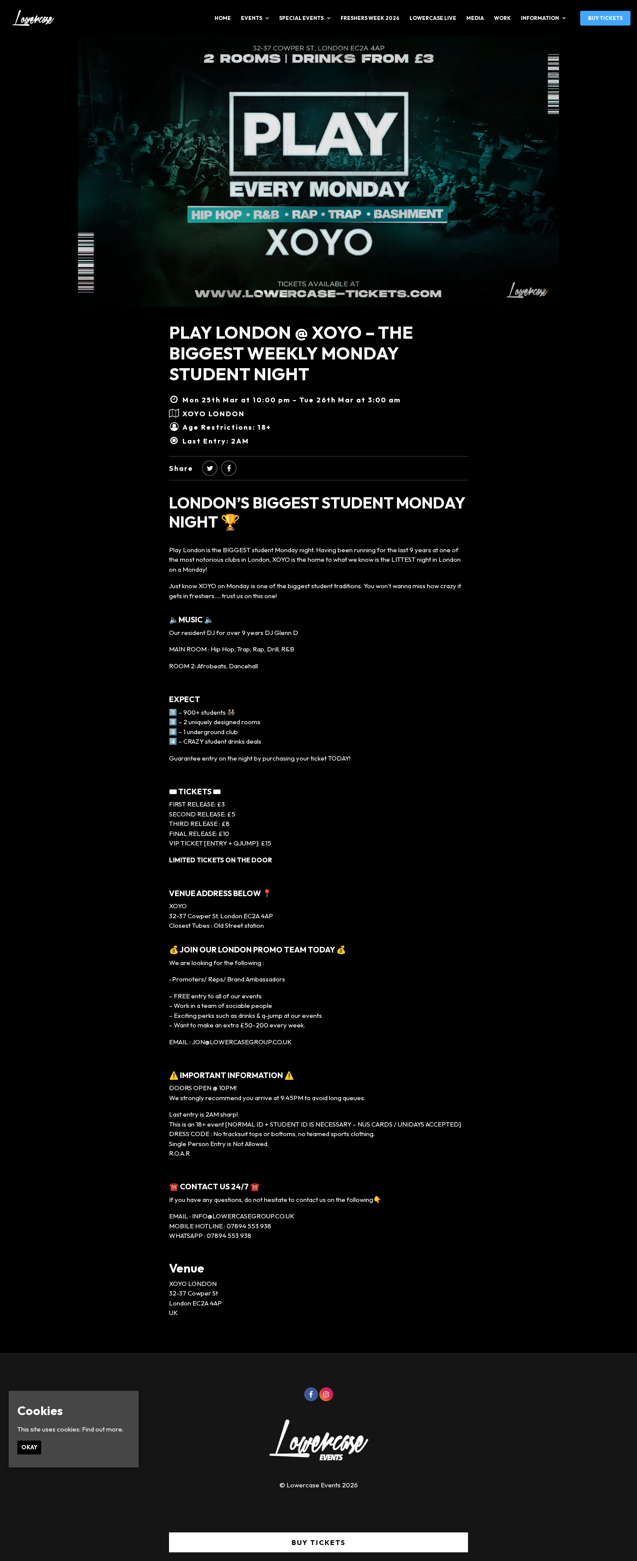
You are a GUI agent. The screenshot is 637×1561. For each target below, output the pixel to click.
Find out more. (103, 1429)
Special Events (301, 18)
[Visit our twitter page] (210, 468)
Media (475, 18)
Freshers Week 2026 (370, 18)
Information (540, 18)
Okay (29, 1447)
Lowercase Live (433, 18)
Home (222, 18)
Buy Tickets (605, 18)
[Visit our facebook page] (229, 468)
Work (502, 18)
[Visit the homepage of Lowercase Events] (30, 18)
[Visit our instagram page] (326, 1394)
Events (251, 18)
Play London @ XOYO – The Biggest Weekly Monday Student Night (291, 353)
